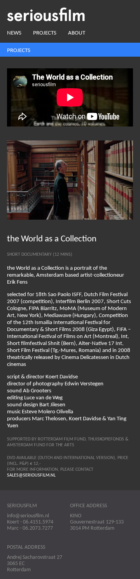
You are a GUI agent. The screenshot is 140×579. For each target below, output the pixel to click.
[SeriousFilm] (70, 14)
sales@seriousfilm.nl (31, 475)
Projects (44, 33)
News (14, 33)
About (76, 33)
